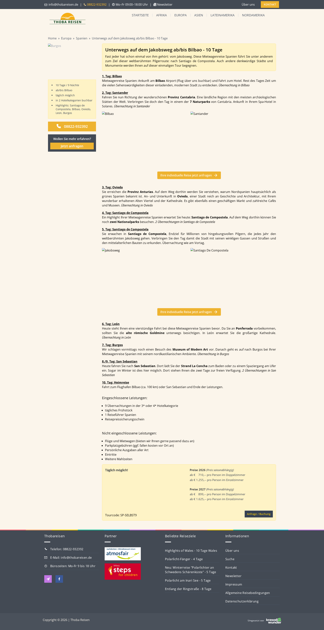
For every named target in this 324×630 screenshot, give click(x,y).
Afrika (161, 15)
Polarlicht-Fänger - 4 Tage (184, 559)
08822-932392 (76, 126)
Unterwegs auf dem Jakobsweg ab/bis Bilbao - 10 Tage (130, 38)
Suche (229, 559)
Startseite (140, 15)
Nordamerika (253, 15)
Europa (180, 15)
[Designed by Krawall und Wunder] (273, 620)
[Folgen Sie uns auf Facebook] (59, 579)
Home (52, 38)
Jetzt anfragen (72, 146)
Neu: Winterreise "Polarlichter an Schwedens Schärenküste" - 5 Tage (190, 569)
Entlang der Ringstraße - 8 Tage (188, 589)
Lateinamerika (223, 15)
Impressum (233, 584)
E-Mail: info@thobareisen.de (71, 557)
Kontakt (231, 567)
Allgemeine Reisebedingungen (247, 593)
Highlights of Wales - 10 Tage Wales (191, 551)
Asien (198, 15)
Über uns (248, 4)
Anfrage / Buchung (259, 514)
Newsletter (233, 576)
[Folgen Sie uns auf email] (48, 579)
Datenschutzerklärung (242, 601)
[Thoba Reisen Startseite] (66, 19)
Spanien (81, 38)
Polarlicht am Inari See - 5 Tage (188, 580)
